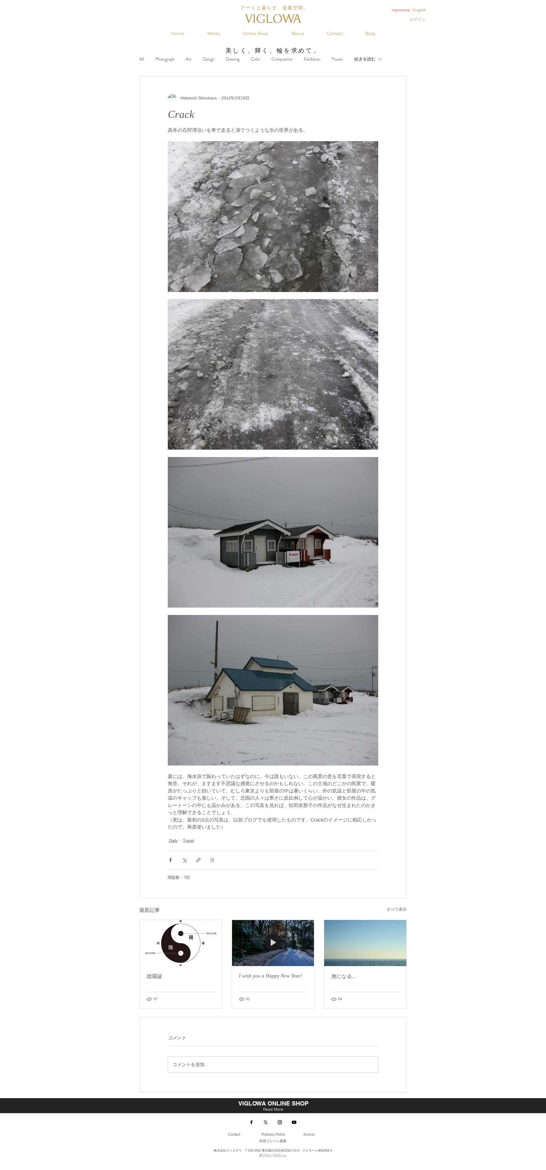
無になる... (343, 976)
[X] (265, 1122)
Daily (173, 840)
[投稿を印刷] (212, 860)
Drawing (232, 59)
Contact (234, 1134)
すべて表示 (397, 909)
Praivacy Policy (273, 1134)
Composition (282, 59)
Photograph (164, 59)
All (141, 59)
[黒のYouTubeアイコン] (294, 1122)
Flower (337, 59)
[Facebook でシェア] (170, 860)
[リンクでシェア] (198, 860)
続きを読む (365, 59)
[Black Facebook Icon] (251, 1122)
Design (208, 59)
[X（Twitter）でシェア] (184, 860)
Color (255, 59)
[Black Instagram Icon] (280, 1122)
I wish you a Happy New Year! (270, 976)
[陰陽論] (181, 943)
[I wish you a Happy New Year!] (273, 943)
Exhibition (312, 59)
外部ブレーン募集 (273, 1141)
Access (309, 1134)
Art (188, 59)
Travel (188, 840)
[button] (213, 33)
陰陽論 (154, 976)
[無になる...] (365, 943)
